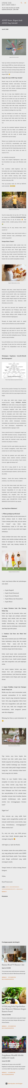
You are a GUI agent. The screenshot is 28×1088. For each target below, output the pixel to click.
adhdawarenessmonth (9, 889)
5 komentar (11, 1072)
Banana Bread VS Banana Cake (13, 964)
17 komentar (12, 977)
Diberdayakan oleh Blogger (14, 1083)
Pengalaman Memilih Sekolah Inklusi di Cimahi (12, 1056)
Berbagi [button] (4, 891)
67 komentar (12, 1026)
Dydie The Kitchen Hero (9, 4)
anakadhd (19, 889)
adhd (7, 887)
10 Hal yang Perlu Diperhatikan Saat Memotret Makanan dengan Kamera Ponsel (14, 1009)
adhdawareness (14, 887)
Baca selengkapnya (8, 979)
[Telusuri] (21, 3)
